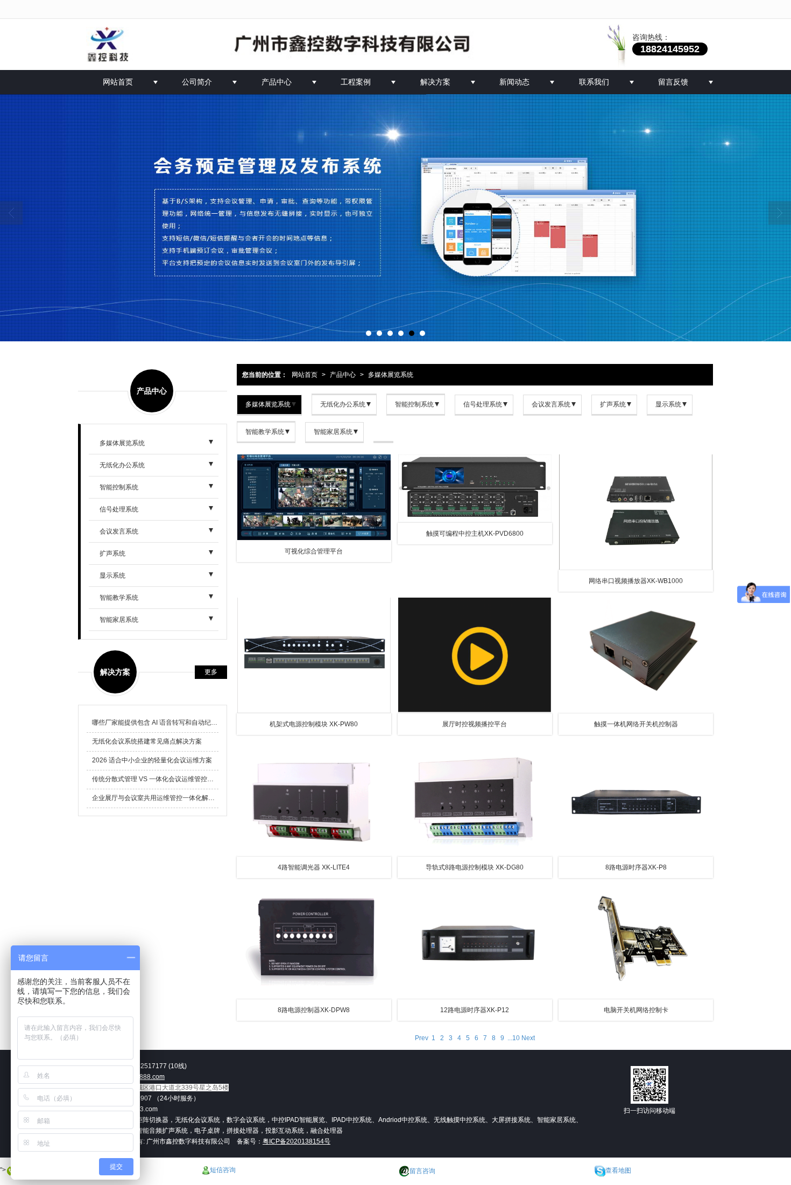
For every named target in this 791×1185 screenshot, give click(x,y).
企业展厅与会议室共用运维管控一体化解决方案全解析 (155, 798)
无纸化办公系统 (342, 404)
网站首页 (118, 82)
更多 (210, 672)
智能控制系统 (414, 404)
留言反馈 (673, 82)
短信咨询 (223, 1170)
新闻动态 (514, 82)
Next (527, 1038)
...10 (513, 1038)
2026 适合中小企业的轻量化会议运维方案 (152, 760)
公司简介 (197, 82)
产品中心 (277, 82)
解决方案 (435, 82)
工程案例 (356, 82)
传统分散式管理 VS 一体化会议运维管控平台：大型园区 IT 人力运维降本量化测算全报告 (155, 779)
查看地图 (618, 1171)
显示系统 (668, 404)
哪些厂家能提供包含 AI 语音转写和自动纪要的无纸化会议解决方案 (155, 722)
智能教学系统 (264, 432)
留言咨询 (422, 1171)
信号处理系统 (482, 404)
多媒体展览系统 (268, 404)
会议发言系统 (551, 404)
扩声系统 (613, 404)
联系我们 (594, 82)
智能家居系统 (333, 432)
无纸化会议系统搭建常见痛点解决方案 (147, 741)
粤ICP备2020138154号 (296, 1141)
